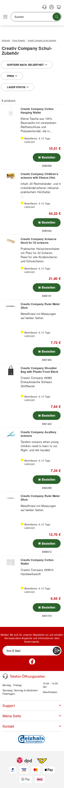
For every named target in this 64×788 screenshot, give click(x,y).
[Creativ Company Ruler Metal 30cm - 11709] (10, 306)
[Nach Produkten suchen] (57, 17)
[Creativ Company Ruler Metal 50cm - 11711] (10, 498)
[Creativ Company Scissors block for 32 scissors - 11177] (10, 241)
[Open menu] (5, 17)
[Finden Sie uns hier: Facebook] (32, 661)
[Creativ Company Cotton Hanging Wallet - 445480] (10, 111)
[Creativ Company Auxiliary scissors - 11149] (10, 434)
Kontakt (8, 726)
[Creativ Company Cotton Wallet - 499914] (10, 562)
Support (9, 705)
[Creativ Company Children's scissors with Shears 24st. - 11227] (10, 176)
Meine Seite (12, 715)
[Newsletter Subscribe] (57, 651)
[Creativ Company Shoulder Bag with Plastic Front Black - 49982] (10, 370)
